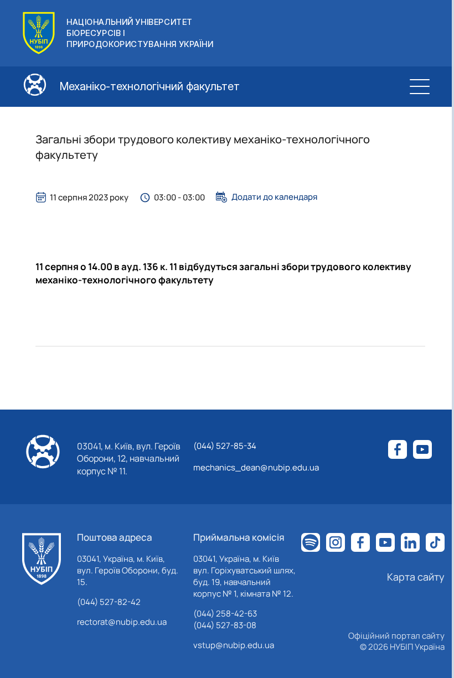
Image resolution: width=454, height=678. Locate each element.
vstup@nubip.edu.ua (233, 645)
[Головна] (41, 559)
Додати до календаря (274, 197)
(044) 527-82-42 (109, 602)
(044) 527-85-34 (224, 446)
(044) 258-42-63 (225, 613)
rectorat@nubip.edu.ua (122, 622)
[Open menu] (419, 86)
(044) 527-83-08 (224, 625)
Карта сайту (416, 577)
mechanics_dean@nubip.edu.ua (256, 467)
